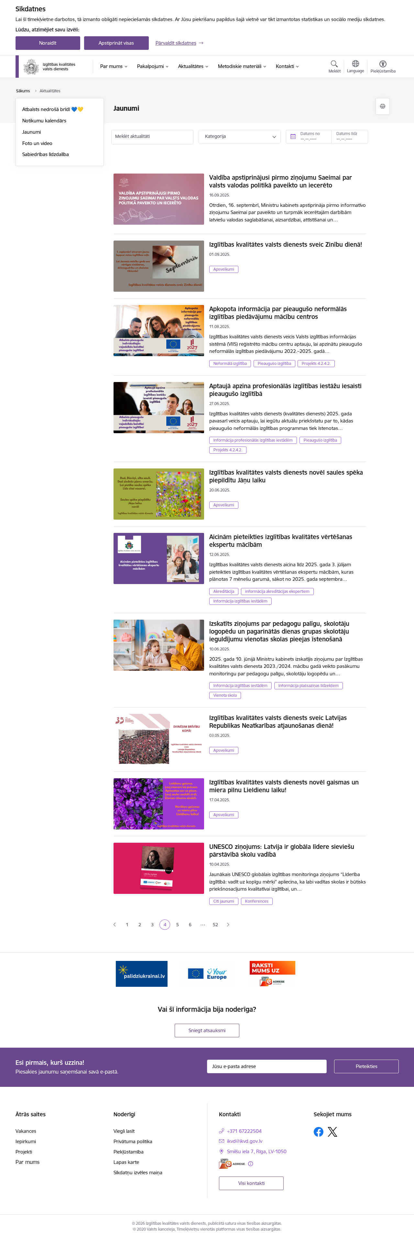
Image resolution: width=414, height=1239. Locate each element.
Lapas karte (126, 1162)
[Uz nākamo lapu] (228, 924)
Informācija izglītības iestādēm (240, 601)
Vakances (26, 1131)
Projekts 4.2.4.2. (316, 363)
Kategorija (215, 136)
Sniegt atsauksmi (207, 1030)
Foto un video (37, 143)
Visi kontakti (251, 1183)
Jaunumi (31, 132)
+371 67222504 (244, 1131)
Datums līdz (346, 133)
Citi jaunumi (223, 901)
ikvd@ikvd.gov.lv (244, 1141)
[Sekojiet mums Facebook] (318, 1132)
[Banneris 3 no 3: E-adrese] (272, 973)
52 (215, 925)
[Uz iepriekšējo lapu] (114, 924)
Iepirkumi (26, 1141)
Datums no (310, 133)
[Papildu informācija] (250, 1163)
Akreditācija (223, 591)
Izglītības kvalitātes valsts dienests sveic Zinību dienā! (285, 244)
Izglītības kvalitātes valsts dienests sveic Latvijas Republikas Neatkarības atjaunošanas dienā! (278, 721)
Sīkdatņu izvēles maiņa (138, 1172)
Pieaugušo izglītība (274, 363)
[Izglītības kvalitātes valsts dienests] (54, 66)
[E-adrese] (232, 1163)
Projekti (24, 1152)
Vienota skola (225, 695)
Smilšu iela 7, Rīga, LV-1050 (257, 1151)
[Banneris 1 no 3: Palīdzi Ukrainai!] (142, 973)
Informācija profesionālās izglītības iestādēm (253, 440)
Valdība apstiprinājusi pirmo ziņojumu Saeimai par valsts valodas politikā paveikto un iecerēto (280, 181)
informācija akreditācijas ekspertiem (277, 591)
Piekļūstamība (129, 1152)
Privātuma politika (133, 1141)
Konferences (256, 901)
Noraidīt (47, 43)
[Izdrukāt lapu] (382, 106)
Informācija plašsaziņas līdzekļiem (308, 685)
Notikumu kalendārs (44, 121)
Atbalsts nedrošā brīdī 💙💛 (52, 109)
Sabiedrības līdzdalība (45, 154)
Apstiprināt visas (116, 43)
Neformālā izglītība (230, 363)
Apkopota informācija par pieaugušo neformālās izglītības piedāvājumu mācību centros (278, 313)
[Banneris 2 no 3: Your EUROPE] (207, 973)
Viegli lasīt (124, 1131)
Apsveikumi (223, 269)
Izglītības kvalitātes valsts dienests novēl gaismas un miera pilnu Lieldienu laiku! (284, 786)
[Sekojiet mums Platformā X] (332, 1132)
